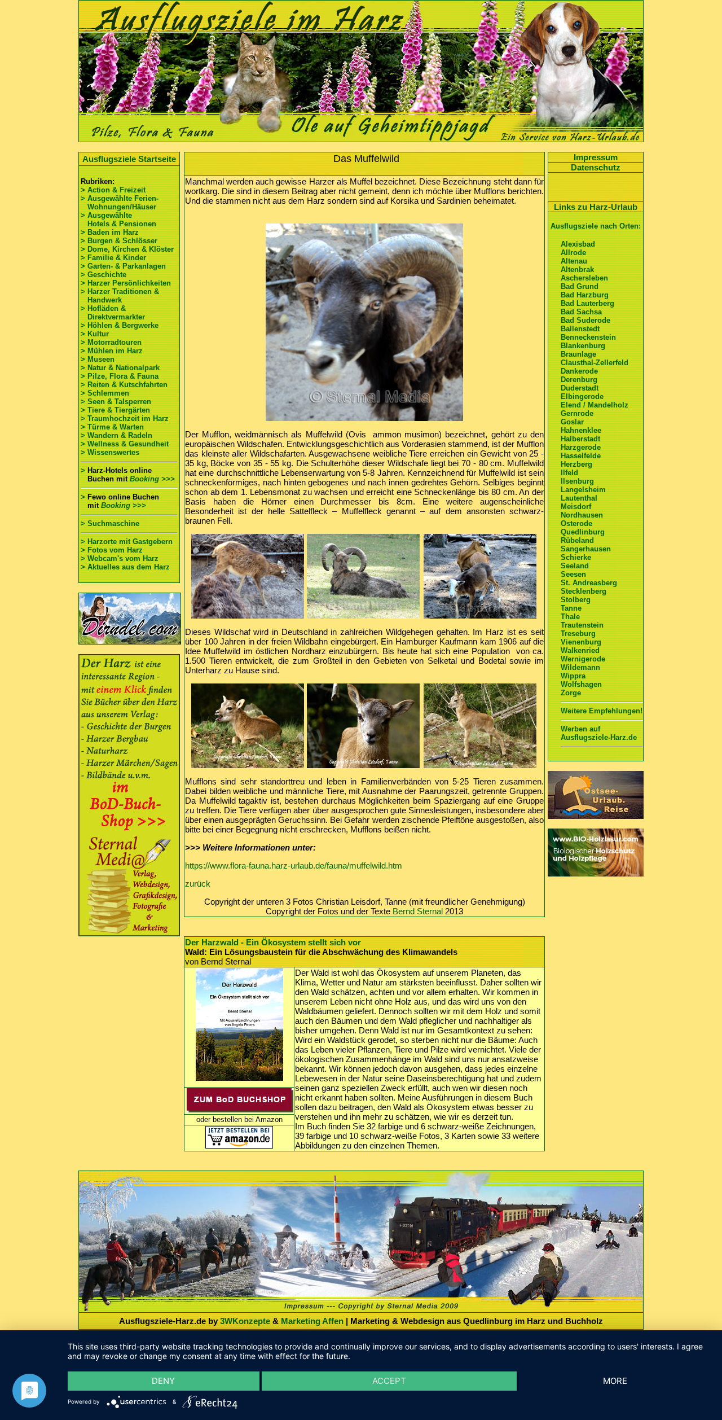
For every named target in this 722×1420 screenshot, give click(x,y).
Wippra (573, 676)
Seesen (573, 574)
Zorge (571, 693)
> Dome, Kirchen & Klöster (127, 249)
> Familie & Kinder (113, 257)
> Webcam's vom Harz (120, 558)
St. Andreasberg (589, 582)
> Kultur (95, 334)
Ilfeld (569, 472)
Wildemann (580, 667)
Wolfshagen (581, 684)
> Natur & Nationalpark (120, 367)
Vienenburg (581, 642)
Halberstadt (580, 439)
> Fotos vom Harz (112, 550)
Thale (570, 616)
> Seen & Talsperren (116, 401)
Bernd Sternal (418, 911)
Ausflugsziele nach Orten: (596, 226)
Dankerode (579, 371)
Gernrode (577, 413)
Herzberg (576, 464)
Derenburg (579, 379)
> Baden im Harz (110, 232)
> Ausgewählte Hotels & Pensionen (118, 219)
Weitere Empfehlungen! (601, 711)
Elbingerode (582, 396)
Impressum (596, 157)
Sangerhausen (586, 549)
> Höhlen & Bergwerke (120, 325)
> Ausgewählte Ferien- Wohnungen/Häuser (121, 202)
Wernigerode (583, 659)
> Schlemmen (105, 393)
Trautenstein (582, 625)
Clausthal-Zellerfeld (594, 362)
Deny (163, 1380)
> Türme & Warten (112, 427)
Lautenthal (579, 498)
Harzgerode (581, 447)
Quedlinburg (583, 532)
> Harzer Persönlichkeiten (126, 283)
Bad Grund (579, 286)
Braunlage (578, 354)
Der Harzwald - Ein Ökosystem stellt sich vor (273, 942)
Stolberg (576, 599)
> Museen (98, 359)
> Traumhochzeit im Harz (125, 418)
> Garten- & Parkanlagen (123, 266)
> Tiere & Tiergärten (115, 410)
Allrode (573, 252)
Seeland (575, 566)
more (615, 1380)
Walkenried (580, 650)
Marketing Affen (312, 1321)
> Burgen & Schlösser (119, 240)
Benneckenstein (588, 337)
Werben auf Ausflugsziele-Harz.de (599, 733)
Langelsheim (583, 489)
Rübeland (577, 540)
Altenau (574, 261)
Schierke (576, 557)
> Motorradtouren (111, 342)
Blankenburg (583, 345)
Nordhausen (582, 515)
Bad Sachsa (581, 312)
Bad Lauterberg (587, 303)
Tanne (571, 608)
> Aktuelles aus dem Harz (125, 567)
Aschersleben (584, 278)
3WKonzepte (245, 1321)
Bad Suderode (585, 320)
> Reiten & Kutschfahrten (124, 384)
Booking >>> (152, 479)
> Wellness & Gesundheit (125, 444)
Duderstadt (579, 388)
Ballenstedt (580, 329)
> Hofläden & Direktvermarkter (113, 312)
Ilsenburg (577, 481)
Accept (389, 1380)
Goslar (572, 422)
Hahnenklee (581, 430)
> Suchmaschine (110, 523)
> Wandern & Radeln (116, 435)
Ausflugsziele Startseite (129, 159)
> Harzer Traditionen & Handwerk (120, 295)
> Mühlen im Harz (112, 351)
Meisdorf (576, 506)
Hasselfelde (581, 456)
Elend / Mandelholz (594, 405)
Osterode (576, 523)
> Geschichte (103, 274)
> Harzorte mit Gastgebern (127, 541)
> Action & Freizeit (113, 190)
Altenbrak (577, 269)
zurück (197, 883)
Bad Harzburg (585, 295)
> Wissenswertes (110, 452)
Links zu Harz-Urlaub (595, 207)
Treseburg (578, 633)
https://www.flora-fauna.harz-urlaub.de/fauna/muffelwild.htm (293, 865)
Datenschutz (595, 167)
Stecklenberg (583, 591)
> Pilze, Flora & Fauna (120, 376)
